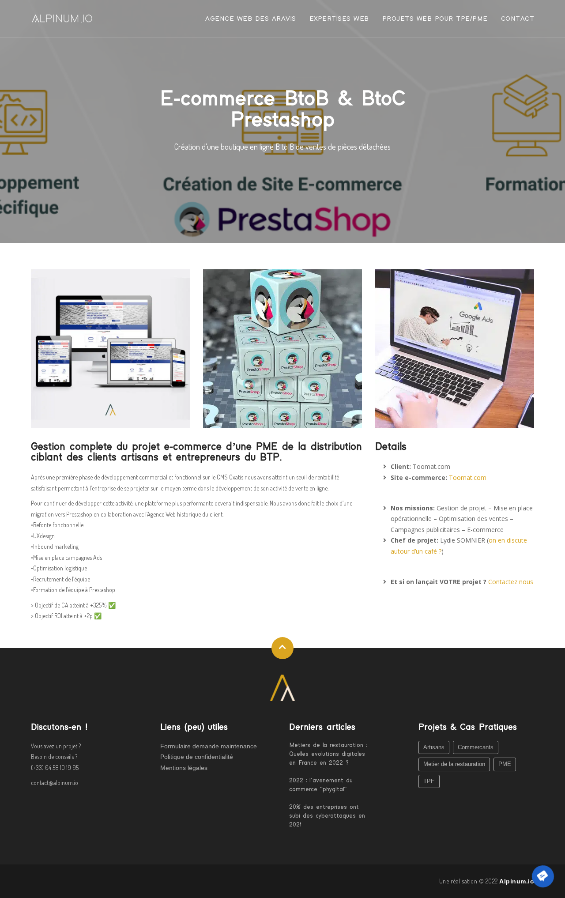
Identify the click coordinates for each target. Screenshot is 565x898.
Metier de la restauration (454, 764)
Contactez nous (510, 581)
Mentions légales (183, 767)
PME (504, 764)
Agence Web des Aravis (250, 18)
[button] (543, 876)
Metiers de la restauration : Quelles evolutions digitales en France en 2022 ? (328, 754)
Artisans (433, 747)
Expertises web (339, 18)
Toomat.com (467, 477)
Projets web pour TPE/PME (435, 18)
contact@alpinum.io (54, 782)
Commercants (475, 747)
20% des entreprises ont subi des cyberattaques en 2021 (327, 816)
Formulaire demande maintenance (208, 746)
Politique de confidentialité (196, 756)
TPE (429, 781)
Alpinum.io (516, 881)
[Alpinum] (282, 686)
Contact (518, 18)
